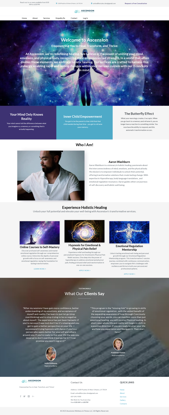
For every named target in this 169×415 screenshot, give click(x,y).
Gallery (123, 400)
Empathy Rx (60, 18)
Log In (85, 18)
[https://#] (39, 233)
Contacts (123, 404)
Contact (74, 18)
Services (46, 18)
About (35, 18)
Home (24, 18)
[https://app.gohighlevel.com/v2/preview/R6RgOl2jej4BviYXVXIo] (84, 11)
